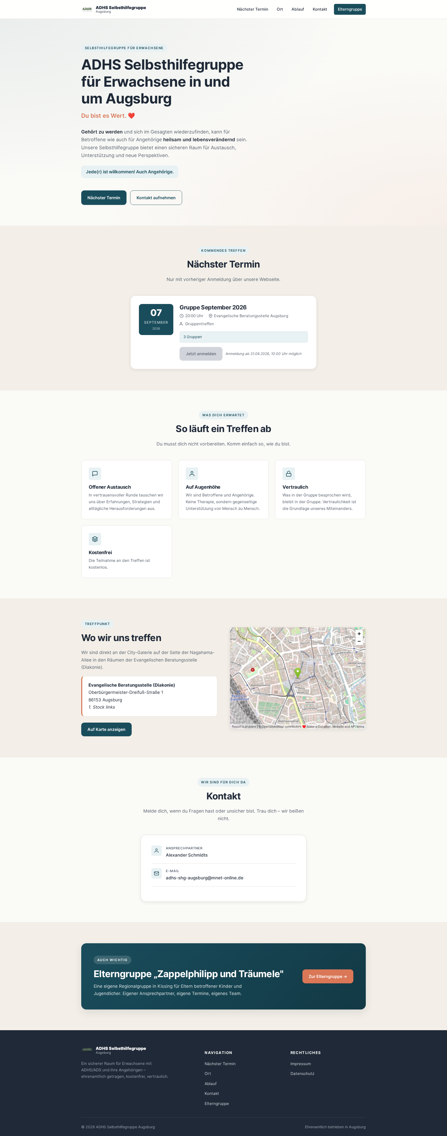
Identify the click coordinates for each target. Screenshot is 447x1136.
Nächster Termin (252, 9)
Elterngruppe (350, 9)
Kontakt (320, 9)
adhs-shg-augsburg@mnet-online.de (204, 877)
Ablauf (298, 9)
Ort (280, 9)
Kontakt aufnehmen (156, 197)
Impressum (300, 1063)
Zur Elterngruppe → (328, 976)
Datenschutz (302, 1073)
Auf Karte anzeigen (106, 729)
